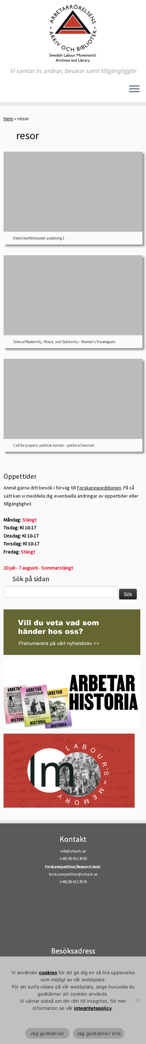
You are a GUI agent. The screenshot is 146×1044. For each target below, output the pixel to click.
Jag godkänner (47, 1033)
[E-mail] (8, 91)
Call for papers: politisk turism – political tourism (53, 445)
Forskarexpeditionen (99, 487)
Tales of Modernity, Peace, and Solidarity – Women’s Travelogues (64, 341)
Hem (8, 118)
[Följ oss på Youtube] (26, 91)
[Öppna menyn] (134, 89)
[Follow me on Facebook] (14, 91)
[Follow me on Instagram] (20, 91)
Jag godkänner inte (99, 1033)
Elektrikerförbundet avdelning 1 (38, 238)
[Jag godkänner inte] (137, 1000)
